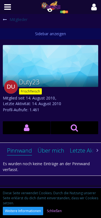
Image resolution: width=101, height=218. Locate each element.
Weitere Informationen (23, 210)
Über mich (51, 150)
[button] (7, 7)
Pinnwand (19, 150)
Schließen (54, 210)
